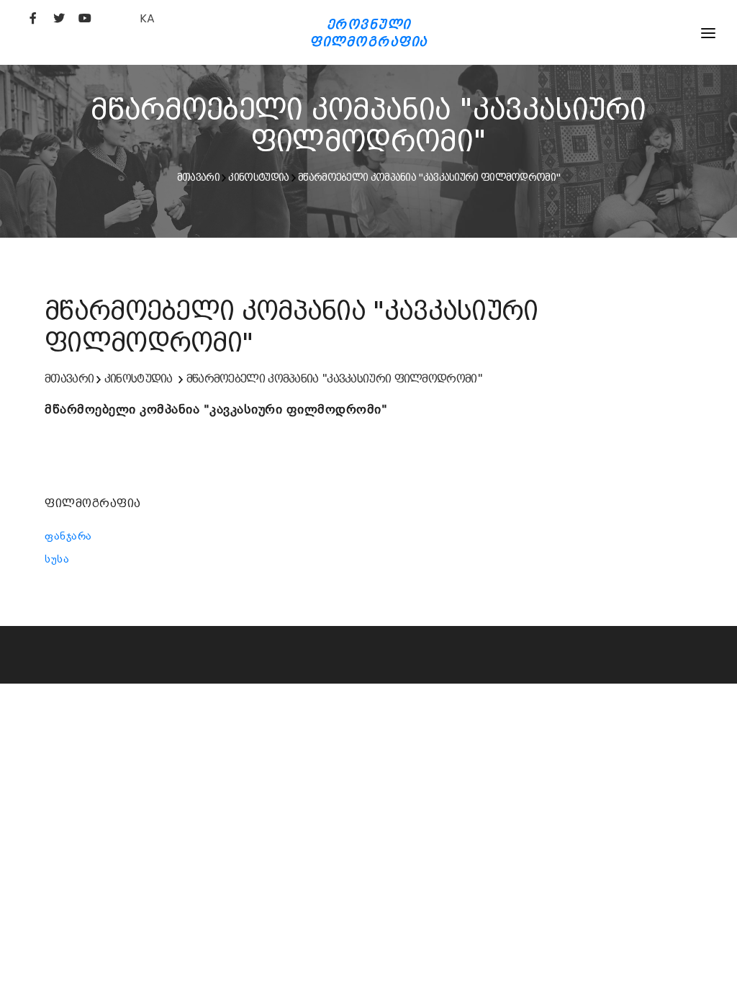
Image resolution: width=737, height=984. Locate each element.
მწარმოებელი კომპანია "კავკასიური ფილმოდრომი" (429, 177)
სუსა (57, 559)
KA (147, 18)
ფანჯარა (68, 536)
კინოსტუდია (258, 177)
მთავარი (198, 177)
